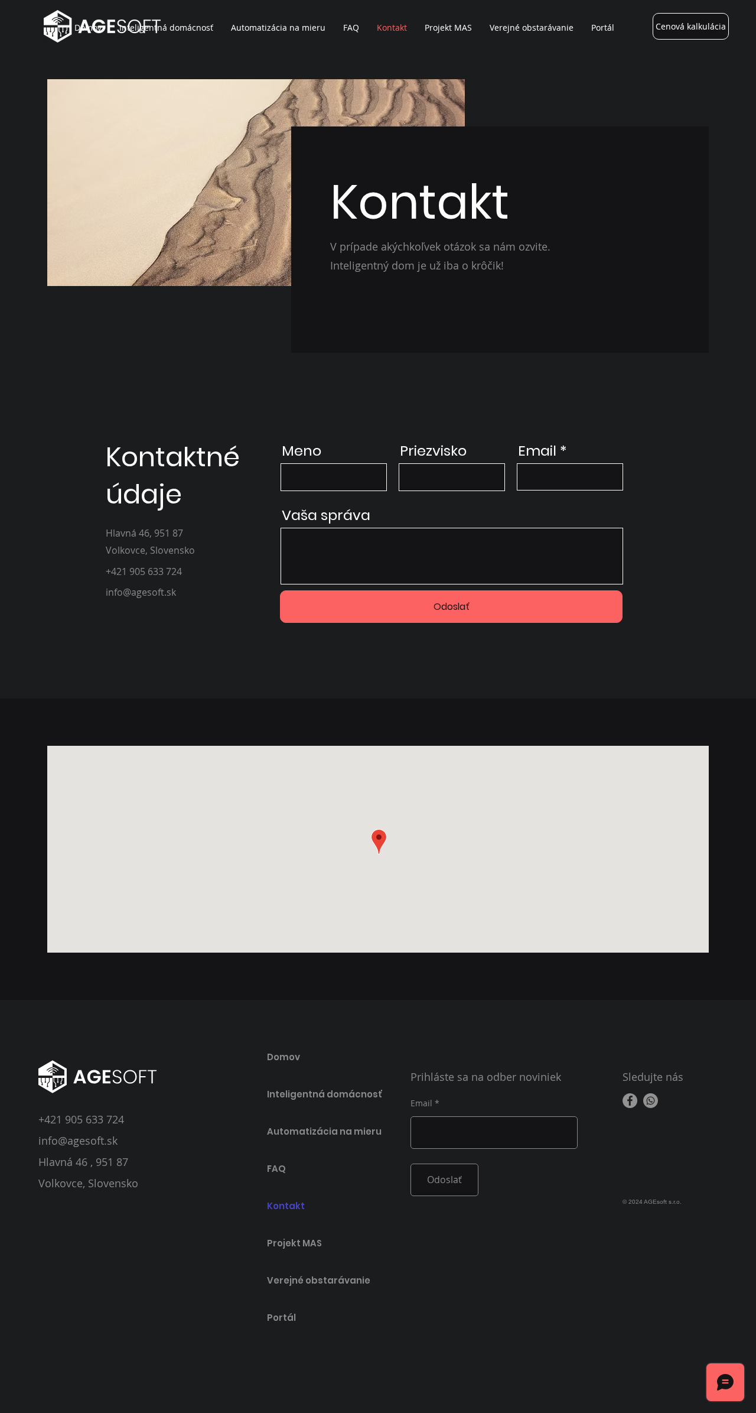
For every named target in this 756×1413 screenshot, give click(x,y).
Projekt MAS (294, 1243)
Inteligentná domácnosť (309, 1094)
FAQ (276, 1168)
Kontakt (286, 1206)
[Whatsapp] (650, 1100)
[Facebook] (630, 1100)
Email (537, 451)
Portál (281, 1317)
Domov (283, 1057)
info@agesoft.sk (78, 1140)
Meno (301, 451)
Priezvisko (433, 451)
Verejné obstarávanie (309, 1280)
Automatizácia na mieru (309, 1131)
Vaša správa (326, 515)
